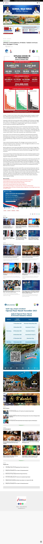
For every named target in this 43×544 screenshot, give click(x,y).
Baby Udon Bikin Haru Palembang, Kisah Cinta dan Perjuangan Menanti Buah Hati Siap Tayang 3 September (11, 442)
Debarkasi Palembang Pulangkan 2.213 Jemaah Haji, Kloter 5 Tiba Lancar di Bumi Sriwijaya (18, 185)
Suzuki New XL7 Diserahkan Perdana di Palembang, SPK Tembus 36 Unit (30, 442)
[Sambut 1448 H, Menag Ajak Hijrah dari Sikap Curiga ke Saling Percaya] (9, 233)
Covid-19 (8, 210)
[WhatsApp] (22, 504)
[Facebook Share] (30, 214)
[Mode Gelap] (37, 3)
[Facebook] (19, 504)
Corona (5, 210)
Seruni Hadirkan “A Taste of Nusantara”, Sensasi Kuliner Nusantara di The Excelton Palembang (30, 456)
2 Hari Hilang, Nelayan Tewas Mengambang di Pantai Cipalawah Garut (17, 467)
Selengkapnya (21, 425)
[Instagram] (21, 504)
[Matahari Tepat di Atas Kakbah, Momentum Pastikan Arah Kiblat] (34, 222)
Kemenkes (13, 210)
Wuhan (17, 210)
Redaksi (17, 506)
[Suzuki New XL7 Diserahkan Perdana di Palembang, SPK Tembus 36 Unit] (31, 436)
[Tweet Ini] (33, 214)
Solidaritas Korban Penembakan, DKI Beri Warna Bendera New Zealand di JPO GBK (19, 480)
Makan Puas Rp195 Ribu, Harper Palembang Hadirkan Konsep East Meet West (10, 456)
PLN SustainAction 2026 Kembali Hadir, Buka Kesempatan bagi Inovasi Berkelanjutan (23, 420)
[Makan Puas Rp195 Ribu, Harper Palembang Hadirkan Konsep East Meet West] (12, 450)
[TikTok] (24, 504)
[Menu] (4, 3)
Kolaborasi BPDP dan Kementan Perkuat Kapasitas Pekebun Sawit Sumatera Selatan (17, 181)
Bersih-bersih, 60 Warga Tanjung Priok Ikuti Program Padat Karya (16, 473)
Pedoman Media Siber (23, 506)
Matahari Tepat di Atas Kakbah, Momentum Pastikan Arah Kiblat (14, 182)
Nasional (8, 40)
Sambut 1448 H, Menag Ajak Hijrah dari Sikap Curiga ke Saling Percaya (15, 184)
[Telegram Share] (37, 214)
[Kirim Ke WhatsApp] (39, 214)
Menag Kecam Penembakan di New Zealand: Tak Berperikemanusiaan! (17, 470)
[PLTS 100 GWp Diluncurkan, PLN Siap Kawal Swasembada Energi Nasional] (5, 412)
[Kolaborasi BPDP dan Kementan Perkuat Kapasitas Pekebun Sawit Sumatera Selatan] (21, 222)
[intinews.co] (7, 3)
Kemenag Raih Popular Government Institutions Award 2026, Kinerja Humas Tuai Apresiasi (18, 179)
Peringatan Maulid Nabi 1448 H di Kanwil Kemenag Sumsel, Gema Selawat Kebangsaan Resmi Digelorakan (24, 416)
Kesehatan (5, 40)
